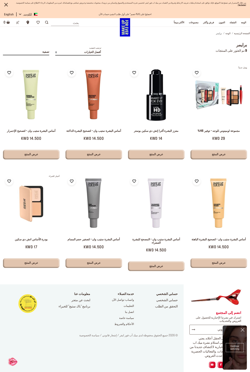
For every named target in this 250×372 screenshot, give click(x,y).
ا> (242, 5)
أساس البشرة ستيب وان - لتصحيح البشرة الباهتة (219, 239)
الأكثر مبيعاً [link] (179, 22)
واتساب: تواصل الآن (123, 300)
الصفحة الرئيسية (242, 33)
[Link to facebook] (221, 365)
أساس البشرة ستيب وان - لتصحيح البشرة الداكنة (93, 131)
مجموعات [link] (193, 22)
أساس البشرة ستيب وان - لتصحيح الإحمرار (31, 131)
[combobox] (65, 22)
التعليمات (129, 306)
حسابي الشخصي (167, 300)
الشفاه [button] (233, 22)
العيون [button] (222, 22)
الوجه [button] (243, 22)
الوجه (227, 33)
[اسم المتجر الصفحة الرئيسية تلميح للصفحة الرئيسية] (125, 27)
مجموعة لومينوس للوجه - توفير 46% (219, 131)
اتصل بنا (129, 312)
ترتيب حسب (95, 48)
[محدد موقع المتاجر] (28, 22)
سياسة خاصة (126, 318)
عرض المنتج (219, 154)
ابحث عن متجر (80, 300)
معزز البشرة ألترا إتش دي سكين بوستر (156, 131)
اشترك (195, 330)
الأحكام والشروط (124, 324)
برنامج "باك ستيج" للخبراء (74, 306)
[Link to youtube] (212, 365)
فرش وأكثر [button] (208, 22)
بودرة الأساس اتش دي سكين (31, 239)
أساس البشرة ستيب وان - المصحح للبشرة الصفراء (156, 241)
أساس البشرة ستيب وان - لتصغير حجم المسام (94, 239)
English (9, 14)
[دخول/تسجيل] (17, 22)
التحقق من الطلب (166, 306)
